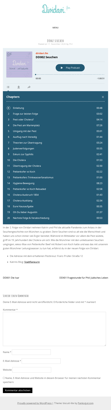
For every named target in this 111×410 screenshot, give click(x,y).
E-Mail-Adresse (12, 361)
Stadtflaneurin (32, 262)
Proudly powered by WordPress (34, 403)
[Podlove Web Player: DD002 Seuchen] (55, 136)
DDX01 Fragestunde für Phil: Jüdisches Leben (83, 277)
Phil (71, 44)
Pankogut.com (85, 403)
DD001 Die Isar (11, 277)
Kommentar (10, 309)
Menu (55, 27)
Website (7, 369)
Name (7, 352)
